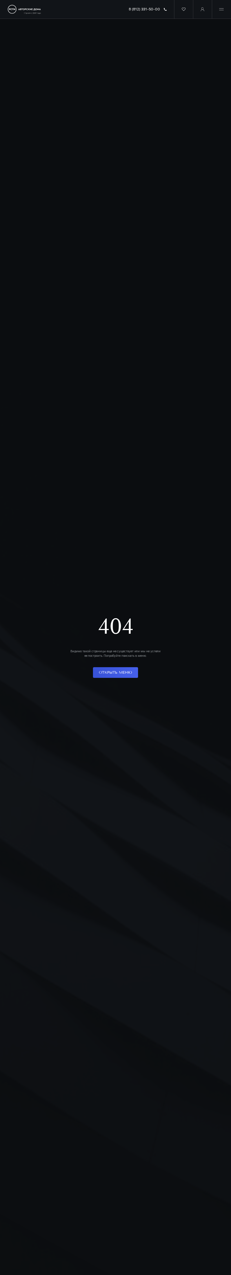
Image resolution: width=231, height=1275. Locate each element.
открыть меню (115, 672)
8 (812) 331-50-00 (144, 9)
